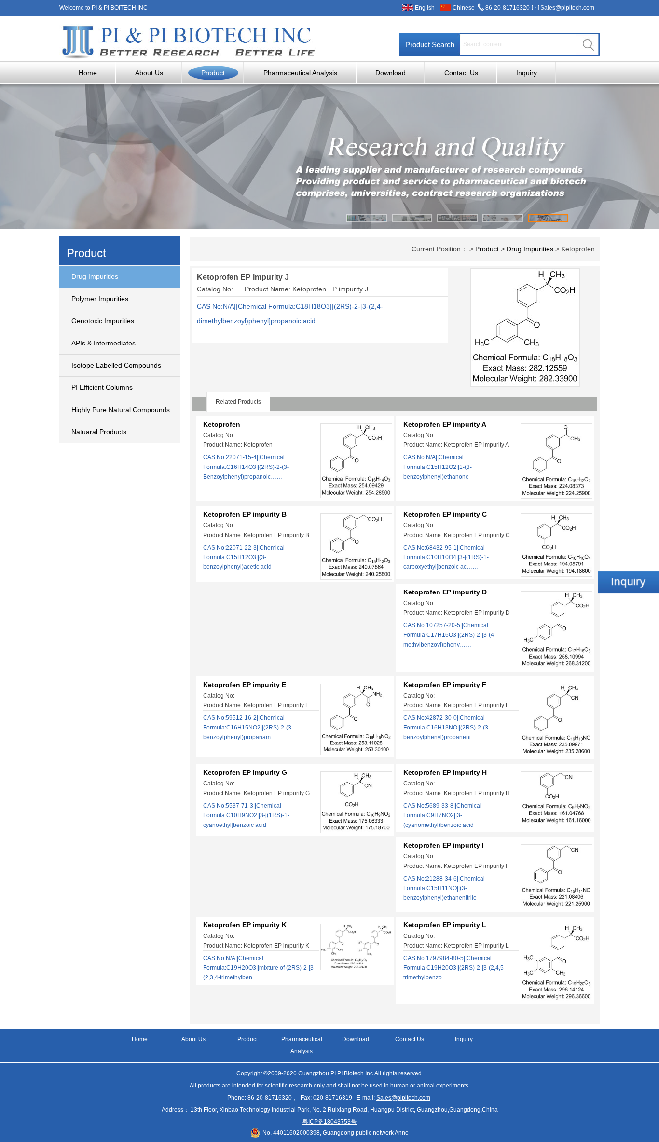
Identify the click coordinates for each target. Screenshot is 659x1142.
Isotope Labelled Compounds (116, 365)
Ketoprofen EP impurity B (245, 514)
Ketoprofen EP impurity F (444, 684)
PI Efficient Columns (102, 387)
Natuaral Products (98, 432)
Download (390, 73)
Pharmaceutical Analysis (300, 73)
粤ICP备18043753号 (329, 1121)
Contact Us (461, 73)
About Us (149, 73)
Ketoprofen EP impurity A (444, 424)
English (425, 7)
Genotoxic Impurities (102, 321)
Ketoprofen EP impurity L (444, 925)
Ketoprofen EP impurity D (445, 592)
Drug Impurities (94, 276)
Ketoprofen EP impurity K (245, 925)
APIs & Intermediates (103, 343)
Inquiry (526, 73)
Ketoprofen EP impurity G (245, 772)
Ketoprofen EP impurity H (445, 772)
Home (88, 73)
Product (213, 73)
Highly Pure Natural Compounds (120, 409)
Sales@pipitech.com (567, 7)
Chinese (464, 7)
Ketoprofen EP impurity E (244, 684)
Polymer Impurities (99, 299)
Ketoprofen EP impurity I (443, 845)
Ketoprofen (221, 424)
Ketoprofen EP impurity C (445, 514)
